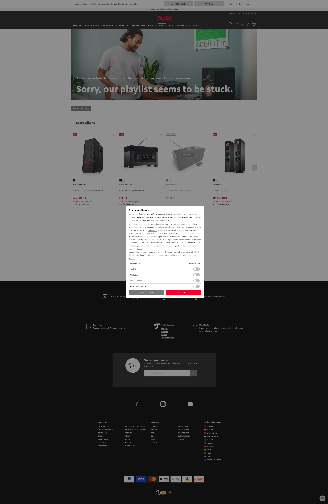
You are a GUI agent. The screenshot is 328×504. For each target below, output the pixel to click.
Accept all (183, 292)
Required (133, 263)
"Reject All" (152, 230)
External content (136, 286)
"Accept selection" (136, 249)
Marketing (134, 275)
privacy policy (186, 255)
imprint (132, 258)
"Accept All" (154, 239)
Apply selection (146, 292)
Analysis (133, 269)
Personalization (136, 280)
